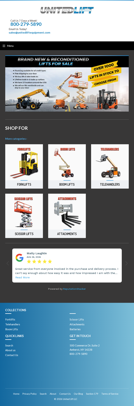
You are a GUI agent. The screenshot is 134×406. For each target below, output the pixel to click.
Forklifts (10, 319)
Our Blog (78, 393)
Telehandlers (12, 324)
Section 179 (92, 393)
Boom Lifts (11, 329)
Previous (7, 83)
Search (9, 345)
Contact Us (11, 355)
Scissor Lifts (77, 319)
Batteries (75, 329)
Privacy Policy (30, 393)
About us (10, 350)
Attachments (77, 324)
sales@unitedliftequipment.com (29, 32)
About (53, 393)
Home (16, 393)
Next (126, 83)
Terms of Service (109, 393)
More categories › (16, 138)
